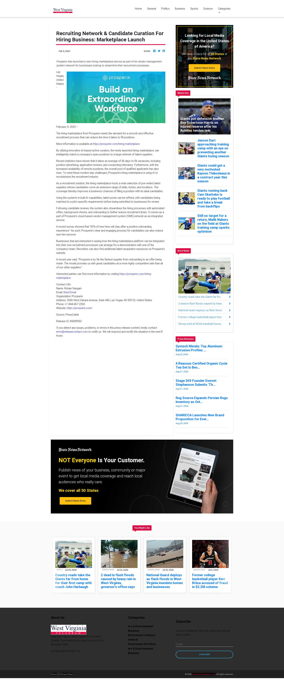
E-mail (179, 644)
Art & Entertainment (140, 626)
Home (139, 8)
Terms (53, 674)
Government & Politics (142, 644)
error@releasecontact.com (72, 331)
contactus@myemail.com (65, 651)
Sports (194, 8)
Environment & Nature (141, 635)
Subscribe (204, 654)
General (151, 8)
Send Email (69, 292)
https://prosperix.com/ (79, 308)
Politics (165, 8)
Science (208, 8)
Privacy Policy (66, 674)
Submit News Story (204, 67)
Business (180, 8)
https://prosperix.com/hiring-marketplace (116, 143)
